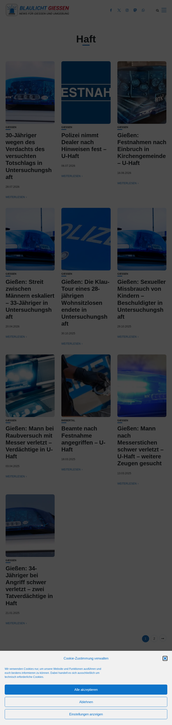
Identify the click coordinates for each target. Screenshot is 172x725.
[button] (165, 658)
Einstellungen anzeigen (86, 714)
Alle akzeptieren (86, 689)
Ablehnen (86, 702)
